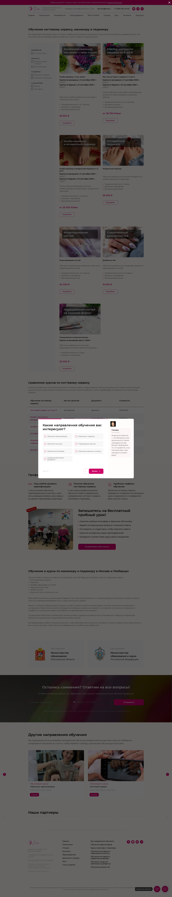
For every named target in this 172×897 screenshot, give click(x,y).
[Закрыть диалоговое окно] (169, 2)
